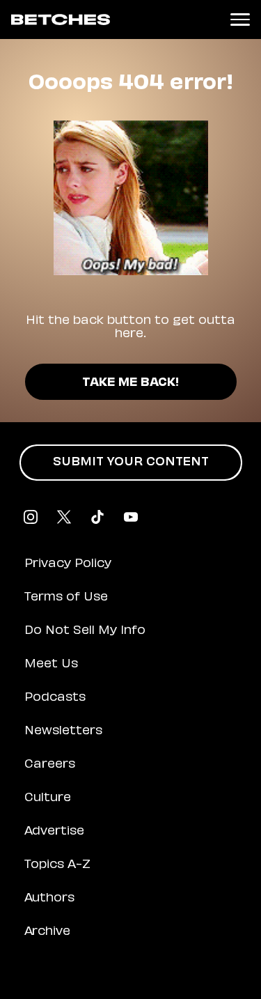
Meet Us (51, 664)
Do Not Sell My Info (84, 631)
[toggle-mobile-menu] (240, 19)
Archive (47, 932)
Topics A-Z (57, 865)
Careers (49, 764)
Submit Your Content (131, 462)
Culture (47, 798)
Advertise (54, 831)
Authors (49, 898)
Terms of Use (66, 597)
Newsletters (63, 731)
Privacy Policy (67, 564)
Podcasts (55, 698)
